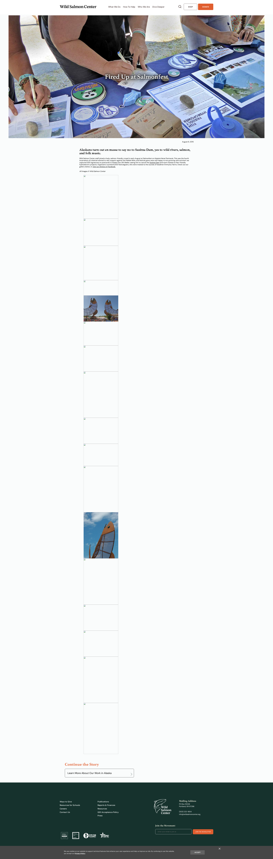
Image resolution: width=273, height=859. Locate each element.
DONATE (205, 7)
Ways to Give (66, 801)
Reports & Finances (106, 805)
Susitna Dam (154, 162)
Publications (103, 801)
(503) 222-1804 (185, 812)
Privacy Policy (80, 853)
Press (100, 815)
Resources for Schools (70, 805)
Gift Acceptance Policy (108, 812)
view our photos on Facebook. (104, 167)
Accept (198, 852)
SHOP (190, 7)
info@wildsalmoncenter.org (189, 814)
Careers (63, 808)
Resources (102, 808)
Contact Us (65, 812)
